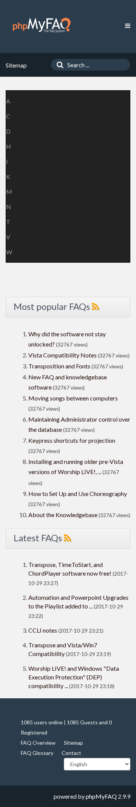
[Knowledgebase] (42, 25)
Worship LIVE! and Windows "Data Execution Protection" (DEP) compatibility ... (73, 677)
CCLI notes (42, 630)
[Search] (58, 65)
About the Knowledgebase (62, 514)
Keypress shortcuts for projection (71, 440)
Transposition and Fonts (59, 366)
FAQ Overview (38, 742)
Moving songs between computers (73, 398)
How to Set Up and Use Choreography (77, 493)
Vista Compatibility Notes (62, 355)
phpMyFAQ (101, 796)
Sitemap (73, 742)
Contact (71, 753)
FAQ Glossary (37, 753)
